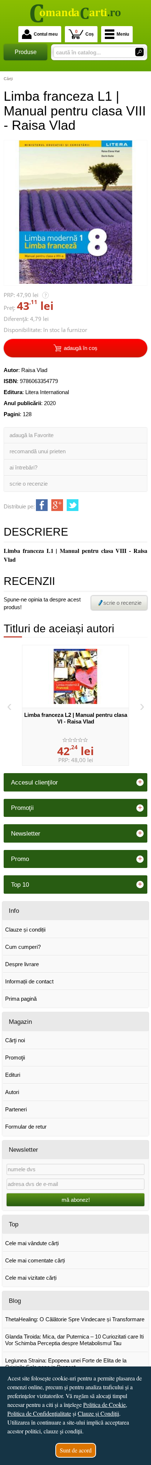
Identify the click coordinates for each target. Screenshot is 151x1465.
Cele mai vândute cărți (32, 1243)
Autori (12, 1092)
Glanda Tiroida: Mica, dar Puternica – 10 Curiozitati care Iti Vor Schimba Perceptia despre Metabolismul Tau (74, 1339)
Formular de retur (26, 1126)
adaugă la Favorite (32, 435)
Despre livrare (22, 964)
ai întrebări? (23, 467)
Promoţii (15, 1057)
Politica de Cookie (104, 1404)
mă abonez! (76, 1200)
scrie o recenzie (29, 483)
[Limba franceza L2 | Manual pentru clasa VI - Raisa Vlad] (75, 676)
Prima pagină (21, 999)
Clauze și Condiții (98, 1413)
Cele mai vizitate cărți (30, 1278)
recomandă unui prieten (38, 451)
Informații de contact (29, 981)
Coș (84, 33)
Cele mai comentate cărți (35, 1260)
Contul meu (46, 34)
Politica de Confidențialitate (39, 1413)
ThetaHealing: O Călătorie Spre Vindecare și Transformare (74, 1319)
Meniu (123, 34)
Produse (26, 52)
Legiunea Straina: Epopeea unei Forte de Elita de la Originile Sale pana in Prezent (65, 1363)
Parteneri (16, 1109)
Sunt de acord (76, 1450)
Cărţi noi (15, 1040)
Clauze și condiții (25, 929)
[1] (139, 52)
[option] (75, 705)
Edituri (12, 1075)
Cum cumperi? (23, 947)
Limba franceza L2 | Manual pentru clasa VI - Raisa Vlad (75, 718)
